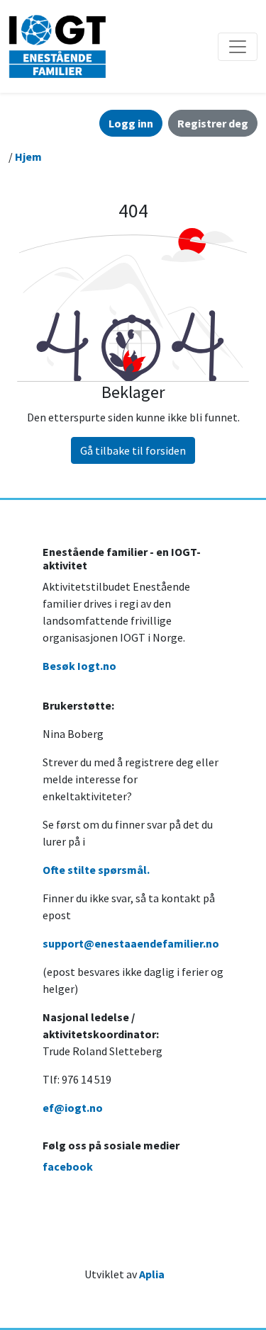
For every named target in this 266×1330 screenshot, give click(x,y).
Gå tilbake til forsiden (133, 450)
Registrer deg (212, 123)
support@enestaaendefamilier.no (131, 943)
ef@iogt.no (73, 1108)
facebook (68, 1166)
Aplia (152, 1274)
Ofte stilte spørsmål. (96, 870)
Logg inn (131, 123)
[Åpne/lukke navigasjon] (237, 47)
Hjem (28, 156)
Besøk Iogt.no (79, 666)
